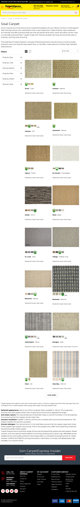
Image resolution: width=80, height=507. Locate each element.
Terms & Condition (56, 481)
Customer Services (71, 491)
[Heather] (29, 252)
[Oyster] (62, 210)
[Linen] (26, 84)
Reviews (22, 491)
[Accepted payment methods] (65, 500)
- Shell (30, 257)
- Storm (30, 215)
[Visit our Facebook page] (7, 491)
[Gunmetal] (29, 294)
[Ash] (26, 379)
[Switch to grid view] (26, 51)
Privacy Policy (55, 474)
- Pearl (58, 342)
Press (67, 483)
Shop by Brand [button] (8, 68)
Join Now (68, 457)
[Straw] (32, 84)
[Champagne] (57, 168)
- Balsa (56, 215)
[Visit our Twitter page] (12, 491)
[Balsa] (54, 210)
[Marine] (29, 336)
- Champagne (61, 173)
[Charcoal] (60, 168)
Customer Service (59, 472)
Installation (54, 489)
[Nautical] (62, 294)
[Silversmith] (32, 126)
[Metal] (60, 210)
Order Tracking (41, 479)
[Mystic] (62, 336)
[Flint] (57, 336)
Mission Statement (25, 483)
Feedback (54, 486)
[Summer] (35, 126)
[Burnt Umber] (54, 252)
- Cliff (30, 131)
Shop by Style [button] (7, 84)
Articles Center (70, 476)
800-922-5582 (10, 473)
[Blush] (60, 379)
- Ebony (32, 342)
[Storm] (35, 210)
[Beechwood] (26, 126)
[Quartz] (32, 210)
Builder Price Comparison (69, 480)
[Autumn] (32, 168)
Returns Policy (55, 479)
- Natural (58, 88)
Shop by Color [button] (7, 63)
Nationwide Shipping (35, 1)
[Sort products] (63, 51)
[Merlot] (32, 336)
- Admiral (59, 384)
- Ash (28, 384)
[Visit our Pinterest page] (3, 491)
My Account (42, 472)
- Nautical (59, 299)
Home (3, 18)
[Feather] (29, 210)
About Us (22, 476)
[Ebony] (26, 336)
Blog (67, 486)
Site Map (68, 488)
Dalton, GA (49, 1)
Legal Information (56, 484)
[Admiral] (62, 379)
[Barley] (54, 294)
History (22, 481)
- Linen (29, 88)
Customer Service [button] (66, 2)
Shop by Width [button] (8, 79)
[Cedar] (54, 168)
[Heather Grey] (57, 210)
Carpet (10, 18)
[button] (2, 7)
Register (39, 474)
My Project (40, 481)
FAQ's (38, 484)
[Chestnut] (26, 210)
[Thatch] (26, 168)
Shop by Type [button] (7, 57)
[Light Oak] (57, 379)
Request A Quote (71, 474)
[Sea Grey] (62, 168)
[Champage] (29, 379)
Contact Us (23, 478)
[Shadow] (32, 252)
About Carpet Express (26, 473)
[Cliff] (29, 126)
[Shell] (35, 252)
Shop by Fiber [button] (7, 73)
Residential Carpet (21, 18)
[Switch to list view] (30, 51)
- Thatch (30, 173)
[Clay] (26, 252)
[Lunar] (29, 168)
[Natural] (54, 84)
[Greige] (57, 294)
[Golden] (26, 294)
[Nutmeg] (29, 84)
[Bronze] (57, 252)
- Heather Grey (60, 257)
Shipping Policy (55, 476)
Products (22, 486)
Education (23, 488)
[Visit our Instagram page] (16, 491)
